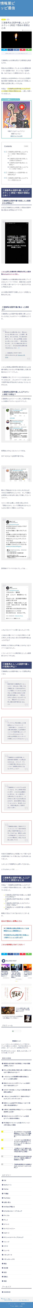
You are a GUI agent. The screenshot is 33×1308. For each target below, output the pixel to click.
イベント (6, 1224)
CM (5, 1180)
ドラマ (6, 1246)
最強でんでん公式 (16, 136)
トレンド (6, 1241)
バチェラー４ (8, 1255)
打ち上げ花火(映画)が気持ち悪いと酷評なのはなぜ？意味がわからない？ (17, 1071)
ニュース (6, 1250)
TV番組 (6, 1193)
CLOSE (26, 146)
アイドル (6, 1215)
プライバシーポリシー (13, 1303)
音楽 (5, 1281)
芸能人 (3, 19)
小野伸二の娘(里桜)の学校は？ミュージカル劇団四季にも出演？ (17, 1111)
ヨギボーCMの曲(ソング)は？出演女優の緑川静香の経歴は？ (17, 1091)
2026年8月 (7, 1292)
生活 (5, 1272)
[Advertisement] (24, 8)
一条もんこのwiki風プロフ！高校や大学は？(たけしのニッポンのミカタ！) (17, 1097)
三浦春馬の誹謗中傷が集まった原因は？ (18, 163)
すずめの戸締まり (9, 1206)
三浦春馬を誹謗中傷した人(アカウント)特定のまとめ (18, 179)
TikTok (6, 1189)
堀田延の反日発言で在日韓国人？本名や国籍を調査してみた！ (17, 1064)
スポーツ (6, 1233)
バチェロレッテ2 (9, 1259)
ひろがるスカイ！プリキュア (13, 1211)
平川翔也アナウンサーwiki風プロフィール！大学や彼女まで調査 (17, 1124)
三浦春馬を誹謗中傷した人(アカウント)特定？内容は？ (18, 168)
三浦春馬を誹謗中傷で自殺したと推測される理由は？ (18, 159)
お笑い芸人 (7, 1202)
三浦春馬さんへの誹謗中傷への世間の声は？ (17, 173)
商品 (5, 1263)
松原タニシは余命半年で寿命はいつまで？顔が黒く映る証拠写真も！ (17, 1104)
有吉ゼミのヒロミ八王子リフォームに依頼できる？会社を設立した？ (17, 1084)
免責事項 (23, 1303)
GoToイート (8, 1185)
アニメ (6, 1220)
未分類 (6, 1268)
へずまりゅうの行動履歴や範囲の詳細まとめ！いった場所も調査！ (16, 1078)
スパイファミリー (9, 1228)
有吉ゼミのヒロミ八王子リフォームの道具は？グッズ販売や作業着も (16, 1117)
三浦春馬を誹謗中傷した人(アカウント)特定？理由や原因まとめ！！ (18, 154)
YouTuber (7, 1198)
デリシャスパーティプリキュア (13, 1237)
